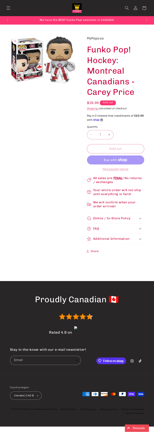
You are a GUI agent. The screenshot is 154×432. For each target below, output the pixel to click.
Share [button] (95, 251)
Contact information (132, 409)
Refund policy (69, 409)
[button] (8, 8)
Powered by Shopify (45, 409)
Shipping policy (108, 409)
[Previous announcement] (7, 20)
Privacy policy (88, 409)
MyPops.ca (27, 409)
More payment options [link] (115, 169)
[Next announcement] (146, 20)
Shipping (92, 108)
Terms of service (134, 413)
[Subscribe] (76, 360)
